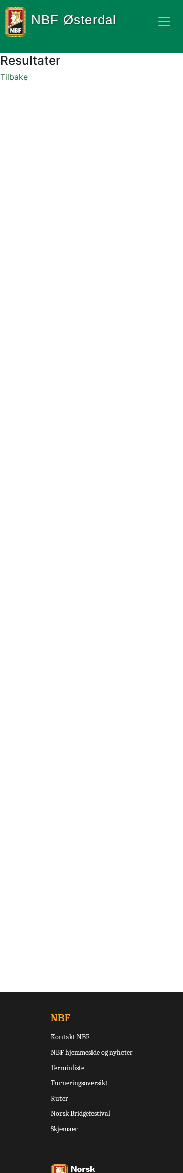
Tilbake (14, 77)
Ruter (59, 1098)
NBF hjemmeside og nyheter (92, 1052)
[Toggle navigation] (164, 22)
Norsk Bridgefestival (80, 1113)
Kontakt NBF (70, 1037)
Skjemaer (64, 1129)
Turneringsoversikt (79, 1083)
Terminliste (67, 1067)
